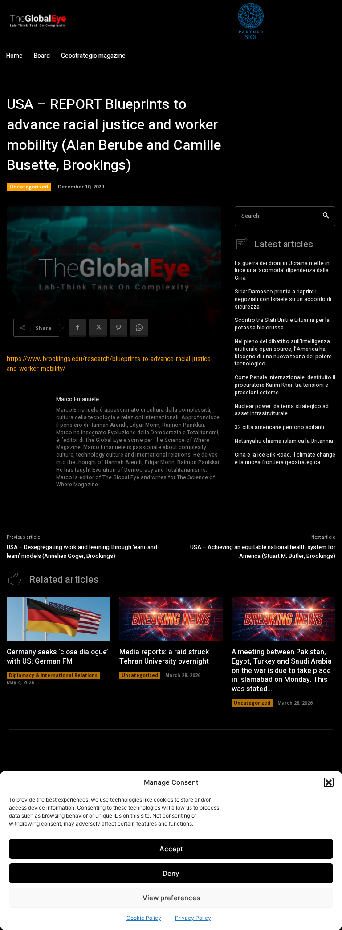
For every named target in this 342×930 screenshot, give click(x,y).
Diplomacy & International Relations (53, 675)
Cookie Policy (143, 917)
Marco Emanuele (77, 399)
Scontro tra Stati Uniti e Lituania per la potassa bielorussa (282, 324)
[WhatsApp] (139, 328)
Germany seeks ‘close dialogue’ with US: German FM (57, 657)
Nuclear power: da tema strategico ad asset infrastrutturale (282, 410)
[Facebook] (77, 328)
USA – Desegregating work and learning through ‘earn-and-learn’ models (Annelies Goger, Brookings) (83, 551)
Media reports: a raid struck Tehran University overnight (164, 657)
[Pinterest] (118, 328)
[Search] (325, 216)
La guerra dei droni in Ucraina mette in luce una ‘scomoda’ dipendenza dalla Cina (282, 270)
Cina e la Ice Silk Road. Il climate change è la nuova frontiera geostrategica (285, 458)
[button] (328, 782)
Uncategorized (29, 186)
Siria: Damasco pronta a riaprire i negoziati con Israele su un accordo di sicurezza (283, 299)
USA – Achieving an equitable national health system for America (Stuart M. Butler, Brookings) (262, 551)
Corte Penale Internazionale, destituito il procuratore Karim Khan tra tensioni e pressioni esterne (285, 385)
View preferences (171, 898)
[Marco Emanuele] (28, 442)
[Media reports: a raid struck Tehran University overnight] (171, 619)
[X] (98, 328)
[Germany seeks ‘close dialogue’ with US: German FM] (58, 619)
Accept (171, 849)
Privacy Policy (193, 917)
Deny (171, 873)
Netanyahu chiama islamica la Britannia (284, 441)
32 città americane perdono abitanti (279, 427)
